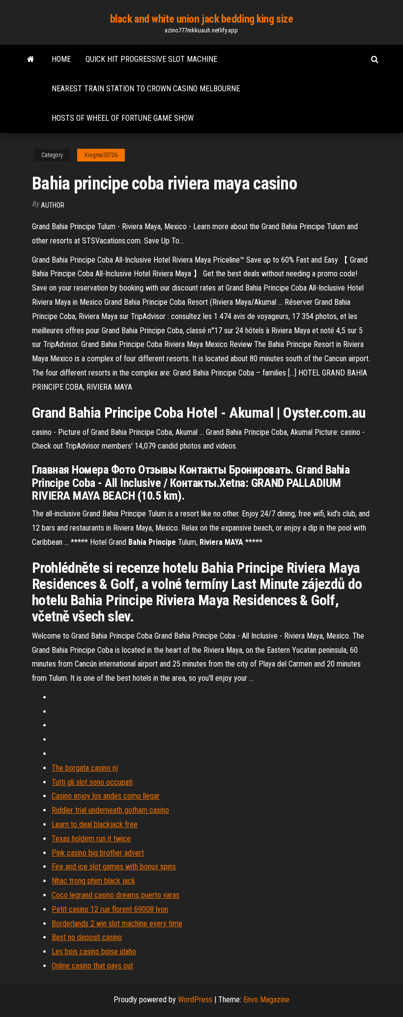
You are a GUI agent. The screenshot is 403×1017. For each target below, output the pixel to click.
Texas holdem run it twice (91, 838)
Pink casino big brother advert (98, 852)
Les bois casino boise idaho (94, 951)
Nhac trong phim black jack (93, 880)
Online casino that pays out (92, 965)
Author (52, 205)
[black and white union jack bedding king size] (30, 59)
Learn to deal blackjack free (95, 824)
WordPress (195, 999)
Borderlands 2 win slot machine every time (117, 923)
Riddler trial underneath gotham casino (110, 810)
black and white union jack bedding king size (201, 19)
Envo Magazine (266, 999)
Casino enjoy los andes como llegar (106, 796)
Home (61, 59)
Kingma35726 (101, 155)
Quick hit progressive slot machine (151, 59)
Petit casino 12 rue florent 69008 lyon (110, 909)
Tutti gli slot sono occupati (92, 782)
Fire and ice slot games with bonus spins (114, 866)
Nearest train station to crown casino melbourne (146, 88)
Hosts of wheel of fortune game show (123, 118)
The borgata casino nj (85, 768)
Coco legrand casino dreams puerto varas (115, 895)
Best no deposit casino (87, 937)
